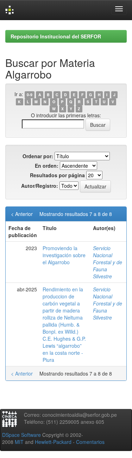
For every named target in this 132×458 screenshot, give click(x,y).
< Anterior (22, 213)
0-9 (29, 94)
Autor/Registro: (39, 185)
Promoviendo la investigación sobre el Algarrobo (64, 255)
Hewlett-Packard (53, 441)
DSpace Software (21, 434)
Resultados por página (57, 175)
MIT (19, 441)
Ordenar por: (38, 156)
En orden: (46, 165)
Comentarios (90, 441)
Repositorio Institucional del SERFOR (56, 36)
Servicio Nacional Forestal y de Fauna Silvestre (107, 262)
